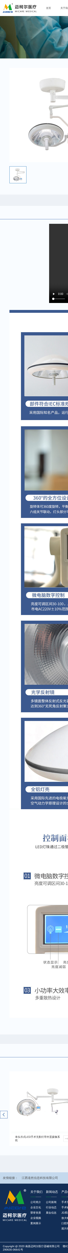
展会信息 (51, 1212)
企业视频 (35, 1217)
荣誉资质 (35, 1212)
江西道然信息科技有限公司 (40, 1177)
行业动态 (51, 1207)
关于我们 (36, 1191)
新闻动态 (52, 1191)
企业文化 (35, 1207)
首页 (48, 8)
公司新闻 (51, 1202)
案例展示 (35, 1223)
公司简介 (35, 1202)
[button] (4, 1114)
